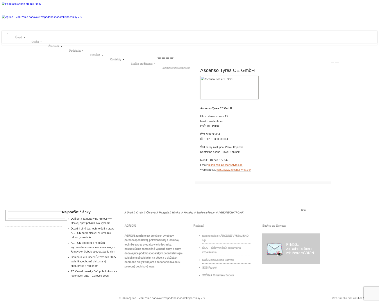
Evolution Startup (361, 298)
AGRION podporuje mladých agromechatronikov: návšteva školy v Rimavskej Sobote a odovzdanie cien (93, 247)
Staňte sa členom (142, 63)
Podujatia (75, 50)
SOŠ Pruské (209, 267)
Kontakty (115, 59)
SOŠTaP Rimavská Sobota (218, 275)
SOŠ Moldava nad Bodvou (218, 259)
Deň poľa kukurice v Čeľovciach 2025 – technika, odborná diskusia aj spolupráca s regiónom (94, 261)
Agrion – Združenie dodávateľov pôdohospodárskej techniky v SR (167, 298)
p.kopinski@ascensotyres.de (225, 165)
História (95, 54)
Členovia (53, 46)
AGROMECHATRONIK (176, 68)
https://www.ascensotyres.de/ (233, 169)
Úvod (18, 37)
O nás (35, 41)
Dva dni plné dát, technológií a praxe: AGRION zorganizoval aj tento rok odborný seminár (93, 233)
